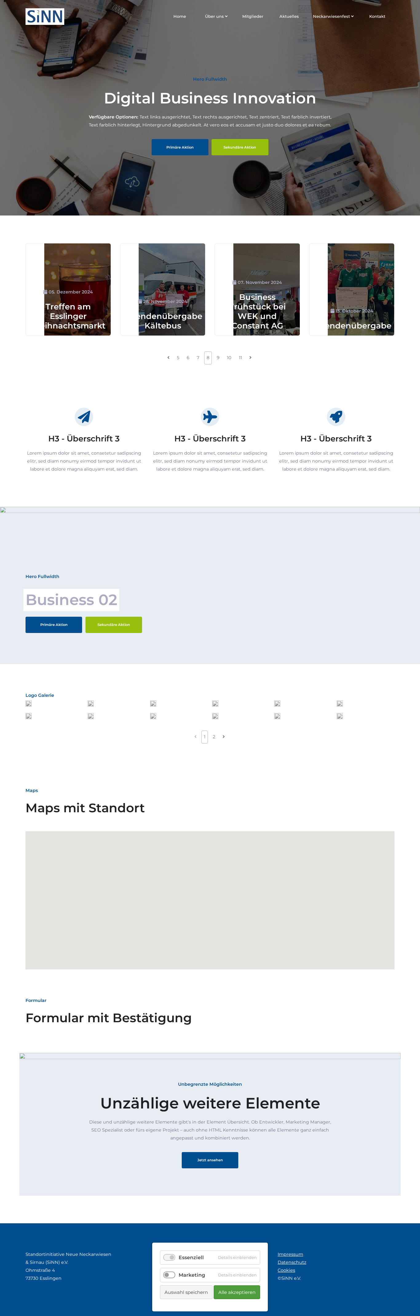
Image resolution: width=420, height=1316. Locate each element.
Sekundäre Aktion (240, 147)
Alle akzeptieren (237, 1292)
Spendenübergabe (352, 326)
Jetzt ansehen (210, 1160)
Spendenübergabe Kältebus (163, 321)
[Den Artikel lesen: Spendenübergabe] (361, 289)
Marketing (192, 1275)
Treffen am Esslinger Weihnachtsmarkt (68, 316)
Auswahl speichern (186, 1292)
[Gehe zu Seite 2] (223, 737)
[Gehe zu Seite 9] (250, 357)
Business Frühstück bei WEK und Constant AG (257, 311)
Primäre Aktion (180, 147)
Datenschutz (292, 1262)
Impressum (290, 1254)
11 (240, 357)
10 (229, 357)
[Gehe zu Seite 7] (168, 357)
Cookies (286, 1270)
